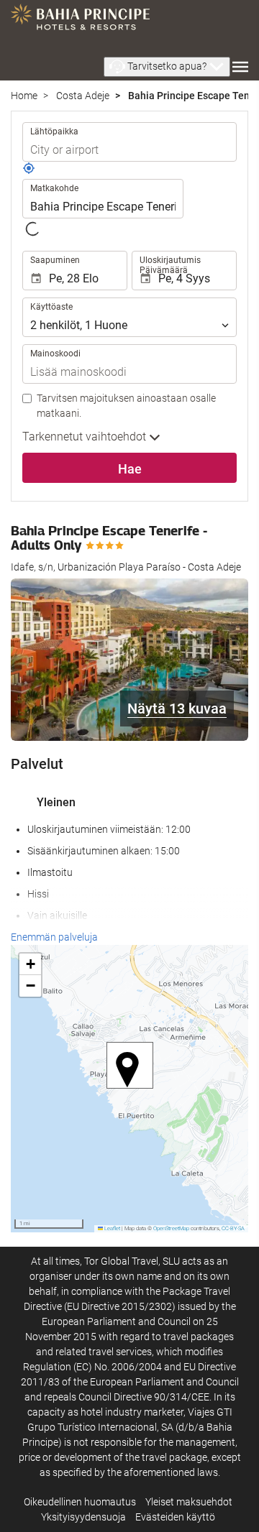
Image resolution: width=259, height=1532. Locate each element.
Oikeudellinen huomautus (80, 1502)
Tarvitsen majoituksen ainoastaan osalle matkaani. (126, 405)
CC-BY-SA (233, 1228)
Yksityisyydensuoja (83, 1517)
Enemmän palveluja (54, 937)
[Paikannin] (28, 171)
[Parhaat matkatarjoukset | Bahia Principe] (80, 21)
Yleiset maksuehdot (188, 1502)
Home (24, 95)
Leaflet (111, 1228)
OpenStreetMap (171, 1228)
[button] (167, 67)
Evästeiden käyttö (175, 1517)
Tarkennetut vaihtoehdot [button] (85, 436)
